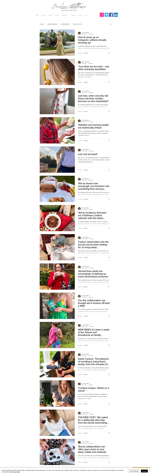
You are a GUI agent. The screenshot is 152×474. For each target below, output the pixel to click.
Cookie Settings (134, 471)
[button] (111, 24)
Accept (144, 471)
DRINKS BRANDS (52, 24)
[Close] (150, 471)
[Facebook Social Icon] (111, 15)
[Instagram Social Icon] (102, 15)
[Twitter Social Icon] (106, 15)
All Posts (42, 24)
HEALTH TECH (77, 24)
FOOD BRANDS (65, 24)
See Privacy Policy (15, 472)
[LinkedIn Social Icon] (116, 15)
